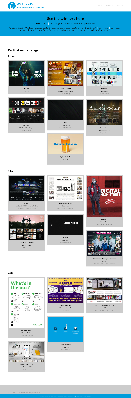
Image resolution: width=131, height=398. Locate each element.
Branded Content (42, 28)
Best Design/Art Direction (60, 24)
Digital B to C (91, 28)
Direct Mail (103, 28)
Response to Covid (85, 30)
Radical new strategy (66, 30)
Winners (109, 6)
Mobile (34, 30)
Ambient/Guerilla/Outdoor (21, 28)
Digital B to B (77, 28)
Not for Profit (45, 30)
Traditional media (104, 30)
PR (54, 30)
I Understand (87, 396)
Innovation (115, 28)
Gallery (119, 6)
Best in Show (41, 24)
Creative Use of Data (61, 28)
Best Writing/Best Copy (84, 24)
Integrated (24, 30)
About (100, 6)
